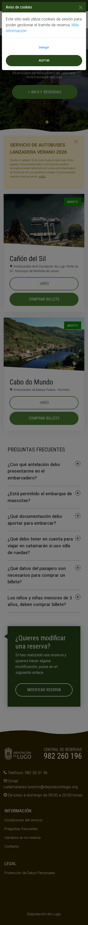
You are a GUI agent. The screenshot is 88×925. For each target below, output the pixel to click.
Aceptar (44, 60)
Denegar (44, 47)
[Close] (79, 7)
